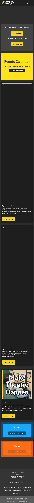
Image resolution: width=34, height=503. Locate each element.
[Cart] (28, 3)
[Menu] (32, 3)
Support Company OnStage (17, 433)
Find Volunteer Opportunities (17, 451)
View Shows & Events (18, 70)
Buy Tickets (17, 33)
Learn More (8, 219)
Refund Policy (17, 493)
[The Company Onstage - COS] (8, 3)
